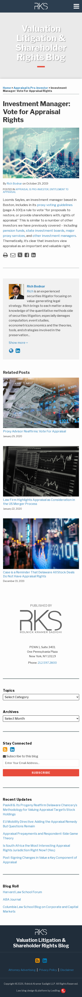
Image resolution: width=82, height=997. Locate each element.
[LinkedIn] (12, 749)
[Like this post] (27, 255)
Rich (30, 291)
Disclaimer (67, 970)
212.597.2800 (47, 662)
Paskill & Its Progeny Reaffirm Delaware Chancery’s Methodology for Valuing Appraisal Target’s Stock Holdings (40, 809)
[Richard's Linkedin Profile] (18, 350)
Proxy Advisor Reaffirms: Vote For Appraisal (34, 431)
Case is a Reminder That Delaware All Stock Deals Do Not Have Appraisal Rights (39, 574)
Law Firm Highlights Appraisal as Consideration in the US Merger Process (39, 502)
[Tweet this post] (20, 255)
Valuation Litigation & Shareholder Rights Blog (41, 42)
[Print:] (5, 255)
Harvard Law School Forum (22, 892)
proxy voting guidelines (55, 205)
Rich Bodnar (14, 183)
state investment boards (45, 230)
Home (7, 87)
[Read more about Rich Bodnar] (11, 350)
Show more (17, 343)
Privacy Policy (48, 970)
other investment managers (54, 236)
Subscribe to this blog (22, 756)
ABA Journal (12, 899)
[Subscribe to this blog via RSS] (5, 749)
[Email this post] (12, 255)
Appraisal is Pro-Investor (31, 87)
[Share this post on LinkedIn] (33, 255)
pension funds (14, 230)
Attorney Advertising (22, 970)
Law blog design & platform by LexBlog (38, 990)
